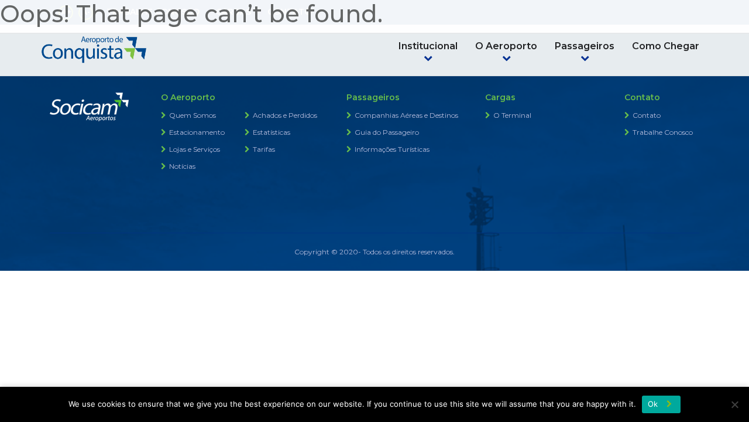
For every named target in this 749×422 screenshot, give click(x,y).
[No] (734, 404)
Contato (647, 115)
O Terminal (512, 115)
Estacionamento (197, 132)
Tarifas (264, 149)
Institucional (428, 46)
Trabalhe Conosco (663, 132)
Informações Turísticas (392, 149)
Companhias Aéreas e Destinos (406, 115)
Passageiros (584, 46)
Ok (653, 404)
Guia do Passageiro (387, 132)
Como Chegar (665, 46)
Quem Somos (192, 115)
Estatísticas (271, 132)
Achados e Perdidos (285, 115)
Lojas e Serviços (194, 149)
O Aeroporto (506, 46)
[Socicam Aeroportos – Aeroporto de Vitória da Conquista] (93, 46)
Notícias (182, 166)
